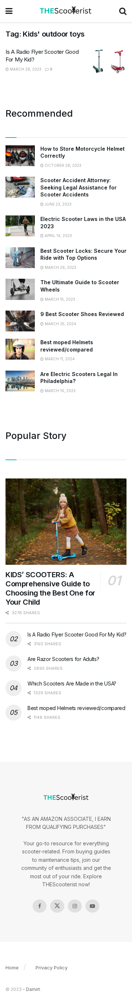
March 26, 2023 (60, 267)
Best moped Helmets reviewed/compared (76, 708)
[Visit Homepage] (66, 11)
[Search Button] (122, 11)
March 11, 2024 (59, 359)
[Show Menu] (9, 11)
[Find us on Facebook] (40, 906)
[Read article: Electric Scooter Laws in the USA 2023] (20, 225)
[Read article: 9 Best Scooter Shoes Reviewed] (20, 321)
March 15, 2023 (59, 299)
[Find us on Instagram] (75, 906)
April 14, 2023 (58, 235)
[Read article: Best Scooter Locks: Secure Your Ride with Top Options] (20, 257)
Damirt (33, 989)
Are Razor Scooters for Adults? (63, 659)
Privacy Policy (51, 967)
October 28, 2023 (62, 165)
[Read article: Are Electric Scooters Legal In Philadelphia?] (20, 381)
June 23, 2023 (58, 204)
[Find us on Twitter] (57, 906)
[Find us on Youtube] (92, 906)
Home (12, 967)
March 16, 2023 (60, 390)
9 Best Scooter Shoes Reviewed (82, 314)
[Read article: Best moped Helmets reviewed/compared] (20, 349)
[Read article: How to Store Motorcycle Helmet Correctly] (20, 155)
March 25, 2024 (60, 324)
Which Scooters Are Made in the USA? (71, 683)
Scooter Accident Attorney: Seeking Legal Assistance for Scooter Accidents (78, 187)
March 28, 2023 (25, 69)
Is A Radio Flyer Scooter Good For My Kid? (76, 634)
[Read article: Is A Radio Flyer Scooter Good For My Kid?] (108, 61)
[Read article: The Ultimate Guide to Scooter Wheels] (20, 289)
